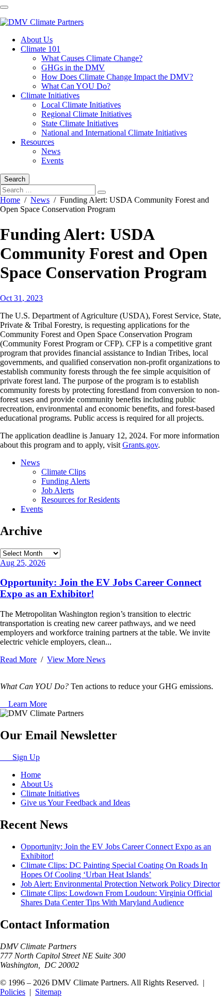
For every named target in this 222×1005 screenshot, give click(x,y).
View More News (76, 659)
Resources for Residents (80, 499)
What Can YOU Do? (75, 86)
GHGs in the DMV (73, 67)
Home (10, 199)
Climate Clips (63, 471)
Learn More (26, 703)
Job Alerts (57, 490)
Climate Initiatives (50, 95)
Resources (37, 142)
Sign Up (23, 757)
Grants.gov (140, 444)
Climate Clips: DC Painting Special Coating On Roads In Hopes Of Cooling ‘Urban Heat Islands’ (114, 870)
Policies (12, 991)
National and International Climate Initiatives (114, 132)
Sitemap (48, 991)
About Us (37, 39)
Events (52, 160)
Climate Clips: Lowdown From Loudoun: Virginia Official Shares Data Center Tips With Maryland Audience (116, 898)
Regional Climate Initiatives (86, 114)
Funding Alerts (65, 481)
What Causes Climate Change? (91, 58)
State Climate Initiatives (79, 123)
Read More (18, 659)
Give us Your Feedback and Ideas (75, 802)
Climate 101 (40, 48)
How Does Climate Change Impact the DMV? (117, 76)
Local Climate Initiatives (81, 104)
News (50, 151)
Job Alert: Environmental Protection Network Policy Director (120, 883)
